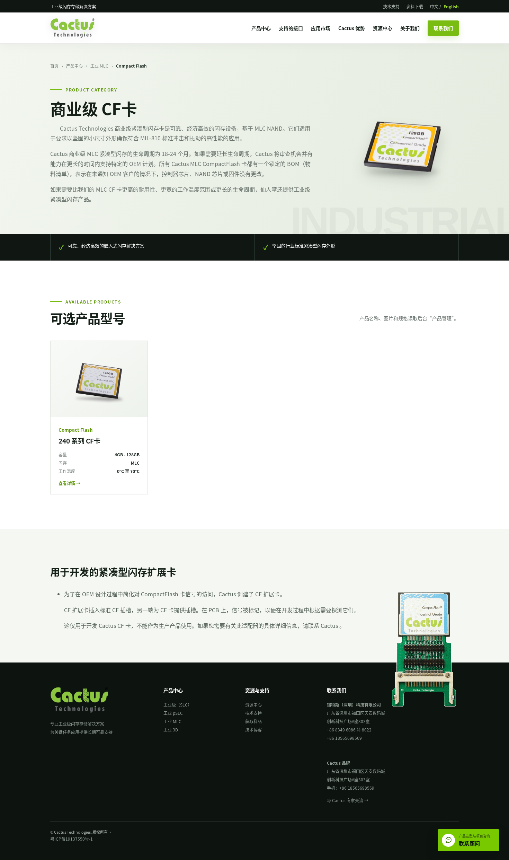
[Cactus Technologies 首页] (78, 28)
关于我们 (410, 28)
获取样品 (253, 721)
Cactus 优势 (351, 28)
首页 (54, 66)
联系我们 (443, 28)
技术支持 (391, 6)
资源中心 (382, 28)
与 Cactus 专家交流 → (347, 800)
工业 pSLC (173, 713)
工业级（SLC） (177, 705)
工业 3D (170, 729)
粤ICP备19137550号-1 (71, 839)
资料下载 (415, 6)
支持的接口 (291, 28)
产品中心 (261, 28)
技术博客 (253, 729)
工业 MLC (99, 66)
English (451, 6)
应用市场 (320, 28)
